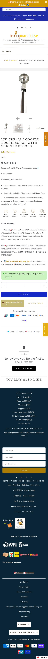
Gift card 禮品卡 (24, 423)
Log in (41, 15)
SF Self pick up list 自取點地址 (24, 416)
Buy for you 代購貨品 (24, 420)
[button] (42, 657)
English (22, 625)
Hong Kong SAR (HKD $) (22, 632)
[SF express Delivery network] (5, 556)
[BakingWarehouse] (24, 38)
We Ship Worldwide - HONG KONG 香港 (20, 15)
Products (14, 60)
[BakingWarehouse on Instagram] (30, 27)
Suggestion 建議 (24, 409)
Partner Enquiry (24, 612)
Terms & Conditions (24, 592)
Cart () (20, 19)
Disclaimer (24, 582)
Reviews (24, 602)
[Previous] (17, 118)
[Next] (30, 118)
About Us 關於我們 (24, 401)
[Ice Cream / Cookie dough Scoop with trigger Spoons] (24, 93)
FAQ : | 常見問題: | (24, 397)
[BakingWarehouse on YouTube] (21, 27)
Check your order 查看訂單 (24, 412)
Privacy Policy (24, 587)
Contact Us (24, 617)
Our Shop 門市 (24, 405)
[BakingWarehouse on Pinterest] (26, 27)
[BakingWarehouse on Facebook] (17, 27)
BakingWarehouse (8, 152)
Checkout (30, 19)
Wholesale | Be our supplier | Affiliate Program (24, 607)
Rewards (24, 597)
